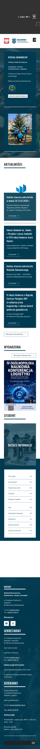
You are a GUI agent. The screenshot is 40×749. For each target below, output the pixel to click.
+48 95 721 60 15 (12, 612)
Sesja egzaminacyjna (15, 513)
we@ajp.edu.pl (14, 610)
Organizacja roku (14, 488)
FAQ (9, 507)
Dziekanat (11, 519)
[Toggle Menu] (35, 40)
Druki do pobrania (14, 531)
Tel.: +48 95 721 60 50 (11, 710)
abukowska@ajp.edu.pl (17, 705)
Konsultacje (12, 482)
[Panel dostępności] (38, 24)
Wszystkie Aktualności (14, 334)
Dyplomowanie (13, 525)
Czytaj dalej (12, 216)
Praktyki (11, 494)
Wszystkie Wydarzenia (22, 355)
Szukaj (22, 17)
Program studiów (14, 499)
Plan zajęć (11, 476)
